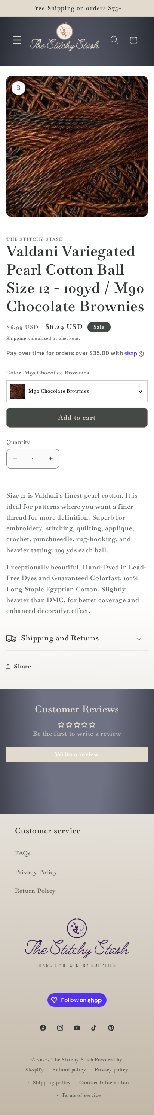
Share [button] (22, 666)
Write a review (77, 754)
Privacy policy (112, 1069)
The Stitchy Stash (72, 1059)
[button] (17, 40)
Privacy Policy (36, 872)
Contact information (104, 1082)
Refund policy (69, 1069)
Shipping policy (52, 1082)
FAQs (23, 853)
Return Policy (35, 891)
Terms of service (81, 1095)
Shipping (16, 338)
